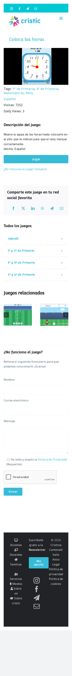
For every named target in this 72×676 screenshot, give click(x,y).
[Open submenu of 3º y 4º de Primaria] (61, 262)
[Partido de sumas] (54, 315)
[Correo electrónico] (61, 208)
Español (10, 99)
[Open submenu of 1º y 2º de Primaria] (61, 250)
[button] (6, 315)
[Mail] (37, 606)
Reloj (29, 93)
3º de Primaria (23, 89)
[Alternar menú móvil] (61, 18)
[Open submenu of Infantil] (61, 238)
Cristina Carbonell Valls (56, 550)
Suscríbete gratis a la (37, 545)
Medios (17, 584)
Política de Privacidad (52, 459)
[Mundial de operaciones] (18, 315)
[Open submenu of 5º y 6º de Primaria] (61, 274)
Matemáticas (14, 93)
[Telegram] (51, 208)
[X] (23, 208)
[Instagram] (37, 580)
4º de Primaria (47, 89)
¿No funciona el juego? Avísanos (25, 169)
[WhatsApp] (42, 208)
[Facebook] (13, 208)
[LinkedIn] (32, 208)
